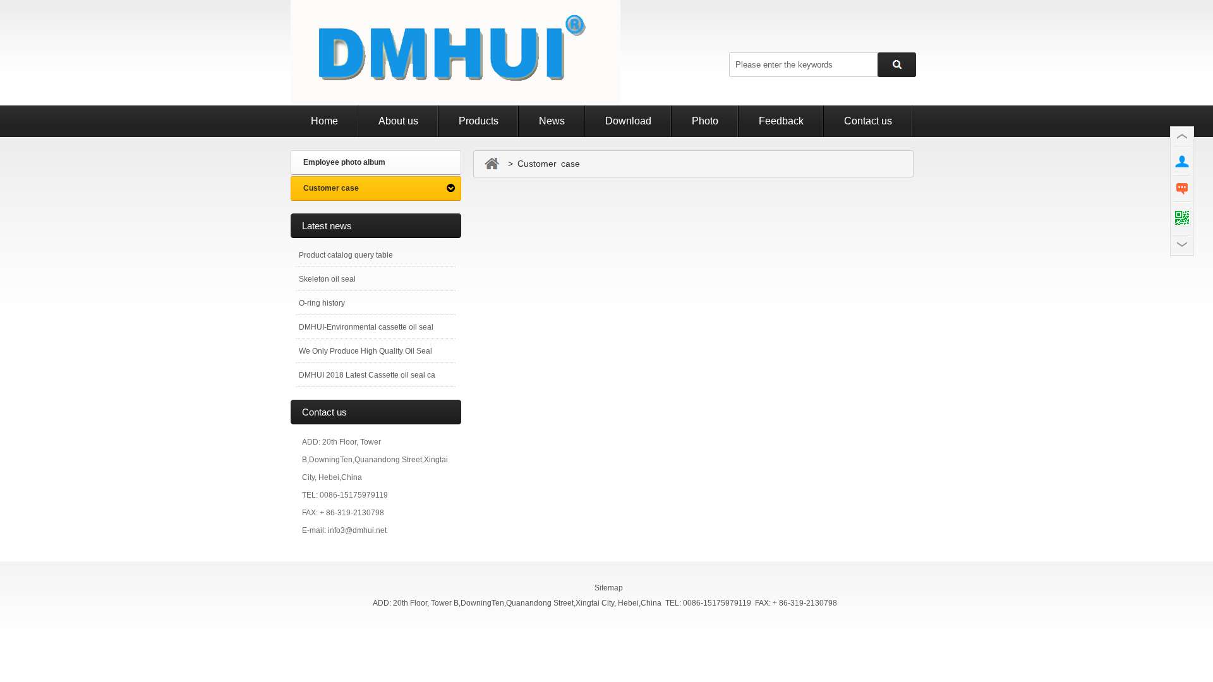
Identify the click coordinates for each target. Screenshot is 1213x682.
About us (398, 121)
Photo (705, 121)
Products (478, 121)
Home (324, 121)
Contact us (868, 121)
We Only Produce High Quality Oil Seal (365, 351)
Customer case (331, 188)
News (552, 121)
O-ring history (322, 303)
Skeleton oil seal (327, 279)
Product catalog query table (346, 255)
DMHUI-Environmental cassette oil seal (366, 327)
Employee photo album (344, 162)
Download (628, 121)
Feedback (781, 121)
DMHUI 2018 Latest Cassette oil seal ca (367, 375)
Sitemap (608, 587)
